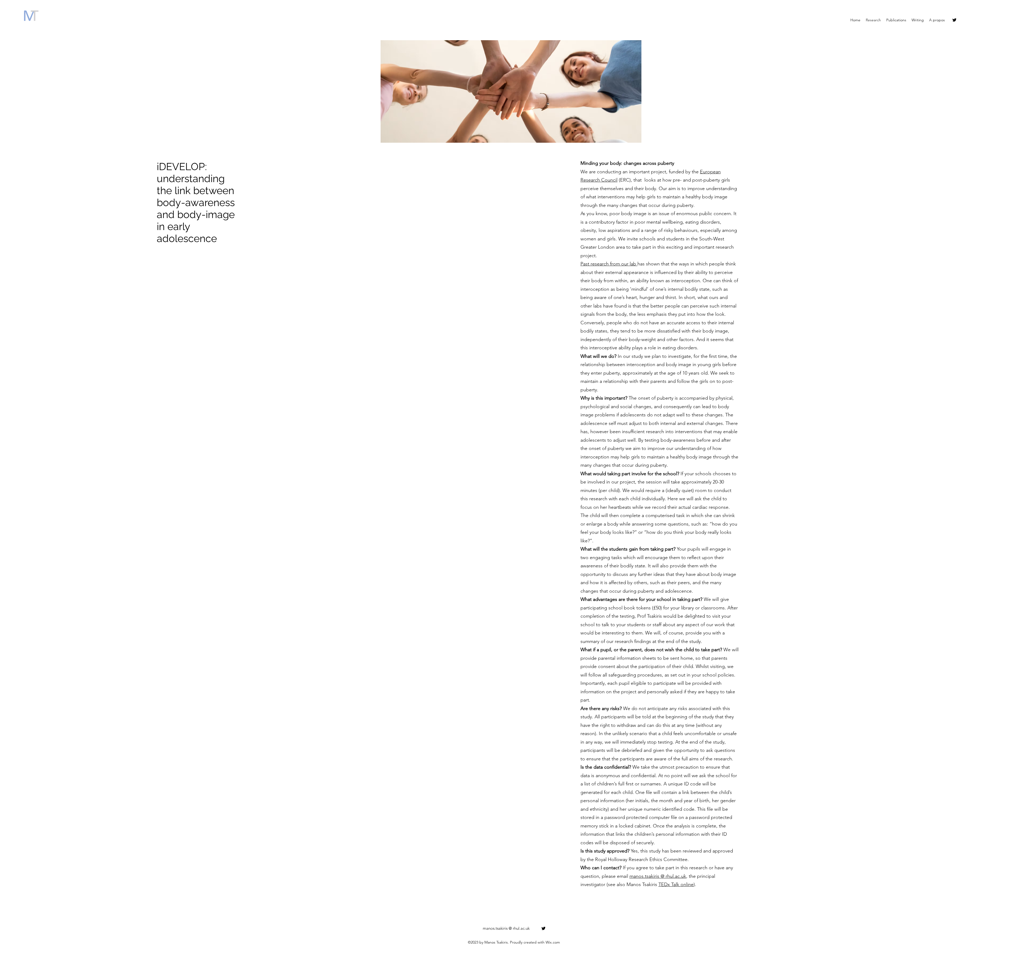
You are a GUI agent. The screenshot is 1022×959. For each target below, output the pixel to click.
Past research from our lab (608, 264)
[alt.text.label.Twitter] (954, 20)
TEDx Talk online (676, 884)
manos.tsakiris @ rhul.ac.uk (657, 876)
